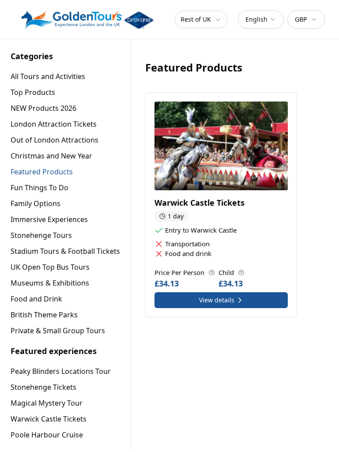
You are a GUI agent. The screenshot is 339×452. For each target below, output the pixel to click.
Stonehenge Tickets (43, 387)
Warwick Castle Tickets (49, 419)
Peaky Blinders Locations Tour (61, 371)
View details (216, 300)
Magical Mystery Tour (47, 403)
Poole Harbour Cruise (47, 435)
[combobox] (261, 19)
